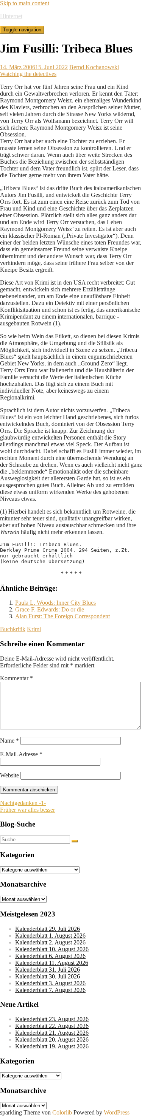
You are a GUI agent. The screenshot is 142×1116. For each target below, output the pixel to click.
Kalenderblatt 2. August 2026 (50, 942)
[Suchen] (75, 841)
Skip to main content (24, 3)
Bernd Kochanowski (94, 67)
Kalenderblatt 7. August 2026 (50, 990)
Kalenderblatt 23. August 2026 (52, 1019)
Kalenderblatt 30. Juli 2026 (47, 976)
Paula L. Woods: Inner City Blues (55, 602)
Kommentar (16, 678)
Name (9, 740)
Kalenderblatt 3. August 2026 (50, 983)
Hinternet (11, 16)
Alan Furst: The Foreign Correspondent (62, 616)
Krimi (34, 629)
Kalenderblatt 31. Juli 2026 (47, 969)
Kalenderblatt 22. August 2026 (52, 1026)
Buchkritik (12, 629)
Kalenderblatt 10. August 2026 (52, 949)
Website (9, 775)
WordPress (117, 1112)
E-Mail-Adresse (21, 754)
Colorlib (62, 1112)
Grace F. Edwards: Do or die (49, 609)
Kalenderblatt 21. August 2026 (52, 1032)
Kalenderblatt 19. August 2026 (52, 1046)
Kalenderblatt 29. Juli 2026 (47, 929)
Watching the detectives (28, 74)
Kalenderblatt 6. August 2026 (50, 956)
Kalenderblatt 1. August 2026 (50, 935)
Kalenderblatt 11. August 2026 (51, 963)
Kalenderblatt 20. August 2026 (52, 1039)
